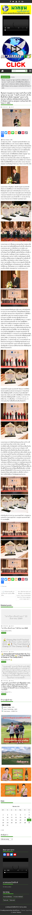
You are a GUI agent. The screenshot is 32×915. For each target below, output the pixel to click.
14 (25, 817)
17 (7, 820)
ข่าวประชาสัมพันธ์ (18, 896)
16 (3, 820)
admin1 (12, 107)
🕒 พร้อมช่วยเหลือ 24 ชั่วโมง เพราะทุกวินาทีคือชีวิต (7, 593)
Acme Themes (17, 912)
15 (29, 817)
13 (20, 817)
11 (11, 817)
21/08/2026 (5, 680)
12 (16, 817)
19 (16, 820)
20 (20, 820)
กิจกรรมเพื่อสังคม (7, 896)
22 (29, 820)
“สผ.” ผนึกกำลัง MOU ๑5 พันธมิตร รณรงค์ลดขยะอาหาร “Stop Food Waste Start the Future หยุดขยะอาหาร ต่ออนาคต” (24, 595)
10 (7, 817)
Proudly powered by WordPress (9, 910)
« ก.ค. (2, 830)
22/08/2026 (5, 626)
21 (25, 820)
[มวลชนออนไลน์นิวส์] (2, 71)
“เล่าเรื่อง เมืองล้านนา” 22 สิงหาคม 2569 (16, 617)
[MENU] (30, 71)
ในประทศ (4, 586)
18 (11, 820)
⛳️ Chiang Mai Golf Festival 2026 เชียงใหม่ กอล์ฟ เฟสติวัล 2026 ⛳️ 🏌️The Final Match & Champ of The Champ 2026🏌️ (16, 643)
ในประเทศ (12, 900)
